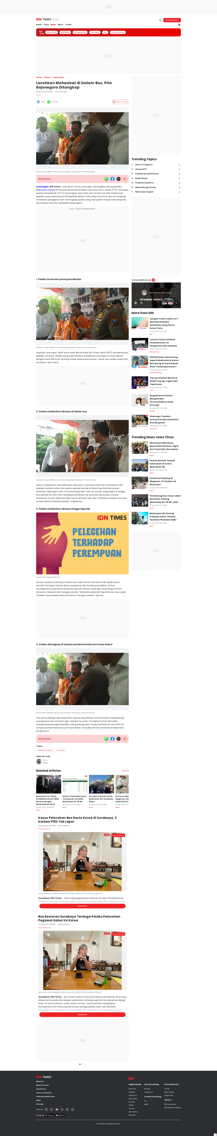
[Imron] (39, 761)
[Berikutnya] (129, 888)
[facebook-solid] (113, 179)
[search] (160, 20)
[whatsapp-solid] (106, 179)
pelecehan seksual (46, 189)
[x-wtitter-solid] (119, 179)
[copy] (125, 179)
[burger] (179, 24)
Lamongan (42, 186)
